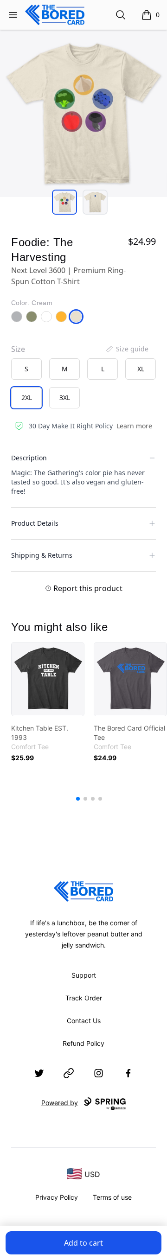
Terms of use (112, 1197)
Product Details (34, 523)
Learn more (134, 425)
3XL (64, 397)
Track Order (83, 998)
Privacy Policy (56, 1197)
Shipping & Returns (41, 555)
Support (83, 975)
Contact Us (84, 1021)
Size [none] (18, 349)
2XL (26, 397)
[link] (48, 679)
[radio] (26, 369)
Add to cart (83, 1243)
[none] (126, 349)
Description (29, 457)
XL (140, 368)
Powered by (59, 1103)
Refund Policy (83, 1043)
